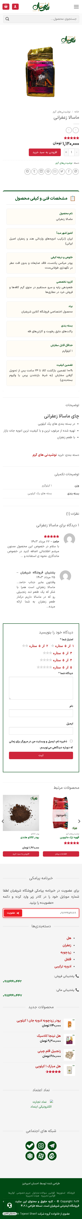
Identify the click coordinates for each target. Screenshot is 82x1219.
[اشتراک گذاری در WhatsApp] (75, 171)
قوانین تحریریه (48, 1196)
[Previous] (79, 829)
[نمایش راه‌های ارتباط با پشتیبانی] (9, 1205)
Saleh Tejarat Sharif (24, 1214)
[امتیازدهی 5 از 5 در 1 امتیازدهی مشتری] (41, 137)
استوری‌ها (61, 1193)
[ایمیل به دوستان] (55, 171)
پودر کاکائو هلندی (29, 837)
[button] (76, 6)
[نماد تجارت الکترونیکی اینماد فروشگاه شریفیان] (41, 1112)
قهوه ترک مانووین (69, 837)
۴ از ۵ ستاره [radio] (62, 659)
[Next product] (76, 130)
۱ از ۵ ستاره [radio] (64, 645)
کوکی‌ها (11, 1193)
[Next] (3, 829)
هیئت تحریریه (32, 1196)
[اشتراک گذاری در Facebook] (69, 171)
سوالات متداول (39, 1193)
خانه (76, 112)
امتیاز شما (66, 640)
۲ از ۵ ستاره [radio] (38, 645)
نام (71, 706)
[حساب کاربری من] (15, 7)
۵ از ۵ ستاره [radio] (62, 667)
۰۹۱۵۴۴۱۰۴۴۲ (12, 981)
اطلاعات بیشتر (61, 853)
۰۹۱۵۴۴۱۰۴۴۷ (12, 995)
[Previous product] (69, 130)
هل (69, 938)
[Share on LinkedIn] (41, 171)
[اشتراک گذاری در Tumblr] (34, 171)
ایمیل (69, 724)
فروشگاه (71, 1193)
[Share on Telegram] (27, 171)
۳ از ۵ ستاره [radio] (62, 652)
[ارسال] (7, 19)
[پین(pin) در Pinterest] (48, 171)
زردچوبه (65, 952)
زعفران (67, 945)
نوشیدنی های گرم (45, 455)
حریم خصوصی (24, 1193)
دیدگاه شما (65, 673)
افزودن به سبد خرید (45, 152)
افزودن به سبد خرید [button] (21, 853)
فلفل (67, 959)
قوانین (51, 1193)
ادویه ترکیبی (62, 966)
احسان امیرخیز (30, 1184)
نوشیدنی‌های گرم (62, 112)
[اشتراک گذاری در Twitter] (62, 171)
